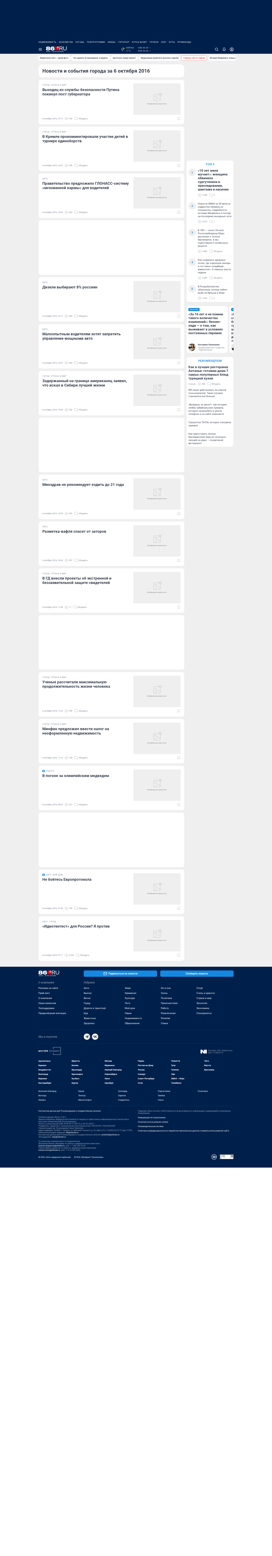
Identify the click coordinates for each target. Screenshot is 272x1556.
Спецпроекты (204, 1013)
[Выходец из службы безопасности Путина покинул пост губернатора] (157, 99)
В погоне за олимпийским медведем (75, 776)
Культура (130, 998)
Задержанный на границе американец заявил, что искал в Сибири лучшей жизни (84, 383)
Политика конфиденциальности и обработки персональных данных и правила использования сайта (183, 1131)
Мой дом (130, 1008)
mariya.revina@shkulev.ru (49, 1150)
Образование (132, 1023)
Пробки (154, 42)
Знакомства (66, 42)
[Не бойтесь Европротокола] (157, 889)
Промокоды (184, 42)
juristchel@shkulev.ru (110, 1135)
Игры (172, 42)
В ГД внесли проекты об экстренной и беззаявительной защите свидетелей (76, 580)
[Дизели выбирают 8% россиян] (157, 296)
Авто (86, 988)
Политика (166, 998)
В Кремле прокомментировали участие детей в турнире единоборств (85, 138)
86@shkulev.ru (72, 1132)
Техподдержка (46, 1008)
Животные (90, 1018)
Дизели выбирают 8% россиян (69, 287)
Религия (165, 1018)
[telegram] (87, 1037)
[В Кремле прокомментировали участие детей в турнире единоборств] (157, 146)
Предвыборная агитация (52, 1013)
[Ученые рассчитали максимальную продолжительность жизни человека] (157, 691)
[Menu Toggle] (40, 49)
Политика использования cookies (153, 1122)
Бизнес (88, 993)
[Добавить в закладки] (179, 119)
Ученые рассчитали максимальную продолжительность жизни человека (76, 684)
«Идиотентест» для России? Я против (76, 926)
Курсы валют (139, 42)
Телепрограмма (96, 42)
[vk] (95, 1037)
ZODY (163, 42)
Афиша (112, 42)
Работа (165, 1008)
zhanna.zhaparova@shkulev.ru (51, 1146)
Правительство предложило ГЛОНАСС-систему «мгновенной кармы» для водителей (85, 185)
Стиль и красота (205, 993)
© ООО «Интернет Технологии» (88, 1157)
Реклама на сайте (48, 988)
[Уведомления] (224, 49)
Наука (128, 1013)
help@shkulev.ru (59, 1137)
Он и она (166, 988)
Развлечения (168, 1013)
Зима (128, 988)
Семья (164, 1023)
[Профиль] (231, 49)
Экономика (202, 1008)
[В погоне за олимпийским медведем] (157, 785)
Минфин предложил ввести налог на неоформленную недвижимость (75, 731)
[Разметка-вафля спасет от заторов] (157, 541)
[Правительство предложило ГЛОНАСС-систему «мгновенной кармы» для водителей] (157, 193)
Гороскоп (123, 42)
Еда (86, 1013)
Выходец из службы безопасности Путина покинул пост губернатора (80, 92)
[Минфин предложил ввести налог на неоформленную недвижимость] (157, 738)
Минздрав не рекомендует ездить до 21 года (83, 484)
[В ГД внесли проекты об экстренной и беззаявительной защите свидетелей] (157, 587)
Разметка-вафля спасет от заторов (74, 531)
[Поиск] (216, 49)
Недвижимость (47, 42)
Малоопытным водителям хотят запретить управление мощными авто (81, 336)
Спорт (199, 988)
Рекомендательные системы (151, 1126)
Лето (127, 1003)
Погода (80, 42)
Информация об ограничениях (152, 1118)
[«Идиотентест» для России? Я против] (157, 935)
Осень (164, 993)
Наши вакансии (47, 1003)
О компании (45, 998)
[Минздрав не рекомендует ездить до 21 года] (157, 494)
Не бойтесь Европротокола (66, 879)
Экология (201, 1003)
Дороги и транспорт (95, 1008)
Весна (87, 998)
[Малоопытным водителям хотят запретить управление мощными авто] (157, 343)
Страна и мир (203, 998)
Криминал (130, 993)
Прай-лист (44, 993)
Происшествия (169, 1003)
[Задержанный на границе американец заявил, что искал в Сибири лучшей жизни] (157, 390)
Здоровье (89, 1023)
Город (87, 1003)
